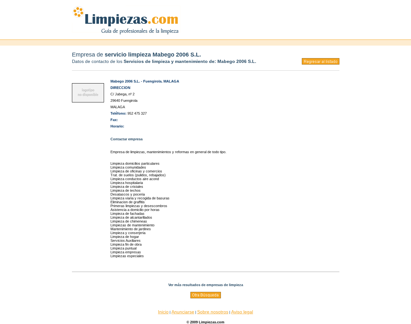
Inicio (163, 311)
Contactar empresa (126, 139)
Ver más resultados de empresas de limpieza (205, 285)
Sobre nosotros (212, 311)
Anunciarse (182, 311)
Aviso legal (242, 311)
